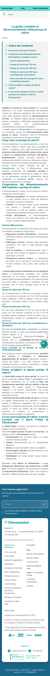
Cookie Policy (10, 584)
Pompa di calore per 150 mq (23, 64)
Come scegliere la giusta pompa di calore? (24, 86)
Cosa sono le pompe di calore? (22, 50)
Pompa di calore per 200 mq (23, 68)
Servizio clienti (33, 558)
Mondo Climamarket (35, 554)
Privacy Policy (10, 580)
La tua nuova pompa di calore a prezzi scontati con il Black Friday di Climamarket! (25, 94)
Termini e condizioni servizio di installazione (12, 590)
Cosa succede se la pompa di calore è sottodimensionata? (26, 80)
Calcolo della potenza (20, 61)
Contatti (30, 586)
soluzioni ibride (25, 179)
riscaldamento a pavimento (25, 329)
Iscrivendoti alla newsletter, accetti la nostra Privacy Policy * (23, 512)
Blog (28, 550)
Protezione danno (11, 576)
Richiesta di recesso (12, 597)
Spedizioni (8, 564)
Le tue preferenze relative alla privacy (18, 540)
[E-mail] (44, 504)
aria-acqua (14, 176)
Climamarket (24, 129)
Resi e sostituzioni (11, 572)
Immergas (37, 379)
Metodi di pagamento (13, 560)
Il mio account (10, 552)
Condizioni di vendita (13, 568)
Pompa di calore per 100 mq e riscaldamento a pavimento (23, 73)
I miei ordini (9, 556)
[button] (44, 344)
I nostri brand (32, 562)
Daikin (28, 379)
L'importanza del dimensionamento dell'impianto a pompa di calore (24, 55)
